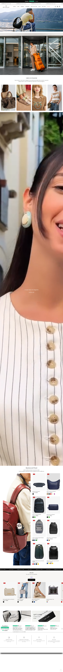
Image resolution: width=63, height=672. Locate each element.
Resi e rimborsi (22, 660)
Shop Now (8, 98)
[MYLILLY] (6, 7)
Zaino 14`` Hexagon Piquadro (36, 514)
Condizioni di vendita (23, 655)
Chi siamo (34, 657)
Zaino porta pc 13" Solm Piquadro (52, 537)
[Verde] (35, 517)
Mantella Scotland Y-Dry (50, 599)
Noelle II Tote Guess (20, 599)
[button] (55, 7)
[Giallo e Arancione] (38, 564)
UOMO (5, 54)
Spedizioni (23, 657)
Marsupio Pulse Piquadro (36, 491)
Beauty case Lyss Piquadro (51, 514)
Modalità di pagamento (22, 658)
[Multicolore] (47, 602)
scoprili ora (31, 292)
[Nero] (33, 494)
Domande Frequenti (34, 655)
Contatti (34, 658)
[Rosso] (51, 494)
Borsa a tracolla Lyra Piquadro (51, 491)
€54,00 (48, 600)
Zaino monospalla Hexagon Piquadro (38, 537)
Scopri (34, 618)
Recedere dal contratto (22, 663)
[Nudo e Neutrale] (53, 494)
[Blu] (35, 540)
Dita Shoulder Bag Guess (35, 599)
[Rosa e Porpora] (54, 494)
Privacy (34, 660)
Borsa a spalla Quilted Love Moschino (8, 599)
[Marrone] (47, 494)
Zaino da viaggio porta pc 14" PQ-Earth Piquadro (38, 561)
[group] (31, 1)
